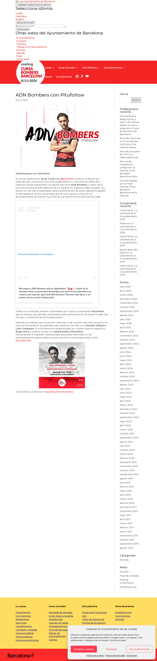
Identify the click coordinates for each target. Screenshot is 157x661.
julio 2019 (125, 482)
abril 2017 (125, 519)
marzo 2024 (126, 368)
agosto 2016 (126, 548)
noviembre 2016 (129, 535)
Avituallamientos (58, 626)
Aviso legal (132, 655)
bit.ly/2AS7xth (23, 340)
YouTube (87, 76)
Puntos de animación (94, 623)
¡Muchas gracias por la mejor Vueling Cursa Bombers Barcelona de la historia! (128, 188)
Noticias (124, 559)
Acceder (124, 571)
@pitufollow (67, 178)
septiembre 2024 (129, 343)
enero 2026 (126, 294)
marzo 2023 (126, 405)
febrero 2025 (127, 331)
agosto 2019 (126, 478)
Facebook (82, 76)
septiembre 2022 (129, 417)
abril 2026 (125, 290)
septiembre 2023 (129, 380)
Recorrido (21, 623)
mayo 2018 (126, 490)
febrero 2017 (127, 527)
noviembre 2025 (129, 303)
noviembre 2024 (129, 335)
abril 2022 (125, 425)
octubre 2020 (127, 450)
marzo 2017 (126, 523)
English (20, 19)
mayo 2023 (126, 396)
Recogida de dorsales (60, 612)
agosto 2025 (126, 315)
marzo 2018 (126, 499)
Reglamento (22, 619)
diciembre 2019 (128, 462)
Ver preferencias (139, 649)
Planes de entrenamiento (57, 635)
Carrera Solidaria (25, 633)
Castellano (33, 5)
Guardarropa (56, 619)
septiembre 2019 (129, 474)
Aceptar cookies (84, 649)
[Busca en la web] (65, 26)
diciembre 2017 (128, 507)
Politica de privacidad (115, 655)
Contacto (47, 77)
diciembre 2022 (128, 409)
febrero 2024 (127, 372)
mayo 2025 (126, 323)
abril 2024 (125, 364)
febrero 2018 (127, 503)
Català (19, 13)
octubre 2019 (127, 470)
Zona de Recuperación (61, 629)
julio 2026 (125, 286)
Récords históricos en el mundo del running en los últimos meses (130, 143)
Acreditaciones (123, 612)
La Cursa (46, 68)
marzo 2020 (126, 454)
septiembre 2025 (129, 311)
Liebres (53, 639)
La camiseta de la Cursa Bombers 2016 (128, 215)
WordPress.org (128, 587)
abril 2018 (125, 494)
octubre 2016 (127, 539)
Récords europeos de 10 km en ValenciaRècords (130, 154)
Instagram (77, 76)
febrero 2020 (127, 458)
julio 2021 (125, 445)
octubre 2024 (127, 339)
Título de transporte (93, 619)
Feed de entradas (129, 575)
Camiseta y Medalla (26, 629)
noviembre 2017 (129, 511)
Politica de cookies (95, 655)
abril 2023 (125, 401)
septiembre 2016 (129, 543)
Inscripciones (64, 77)
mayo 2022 (126, 421)
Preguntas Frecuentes (94, 612)
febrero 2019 (127, 486)
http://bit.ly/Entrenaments (58, 391)
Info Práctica (89, 68)
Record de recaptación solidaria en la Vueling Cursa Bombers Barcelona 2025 (128, 169)
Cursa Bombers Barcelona (62, 303)
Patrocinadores (24, 636)
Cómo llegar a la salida (61, 616)
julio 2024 (125, 352)
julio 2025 (125, 319)
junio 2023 (126, 392)
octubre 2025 (127, 307)
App (84, 616)
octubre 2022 (127, 413)
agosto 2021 (126, 441)
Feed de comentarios (127, 581)
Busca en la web (25, 26)
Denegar (111, 649)
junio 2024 (126, 356)
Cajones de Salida (58, 623)
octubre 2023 (127, 376)
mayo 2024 (126, 360)
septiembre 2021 (129, 437)
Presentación (23, 612)
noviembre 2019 (129, 466)
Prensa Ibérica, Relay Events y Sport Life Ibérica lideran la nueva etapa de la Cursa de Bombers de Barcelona (129, 125)
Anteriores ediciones (27, 640)
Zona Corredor (66, 68)
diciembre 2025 (128, 299)
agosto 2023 (127, 384)
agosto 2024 (127, 348)
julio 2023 (125, 388)
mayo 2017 (126, 515)
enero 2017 (126, 531)
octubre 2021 (127, 433)
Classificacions (24, 626)
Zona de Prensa (113, 68)
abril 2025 (125, 327)
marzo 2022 (126, 429)
